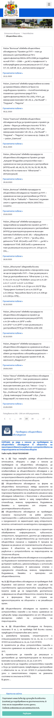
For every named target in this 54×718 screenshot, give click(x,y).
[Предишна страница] (4, 419)
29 (27, 419)
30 (33, 419)
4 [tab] (40, 25)
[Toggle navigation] (49, 4)
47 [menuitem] (44, 419)
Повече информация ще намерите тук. (21, 707)
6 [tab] (46, 25)
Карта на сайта (14, 693)
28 (21, 419)
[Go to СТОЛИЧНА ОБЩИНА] (11, 8)
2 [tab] (35, 25)
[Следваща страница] (49, 419)
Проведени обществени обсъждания (27, 433)
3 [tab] (38, 25)
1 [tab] (33, 25)
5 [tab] (43, 25)
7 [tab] (48, 25)
